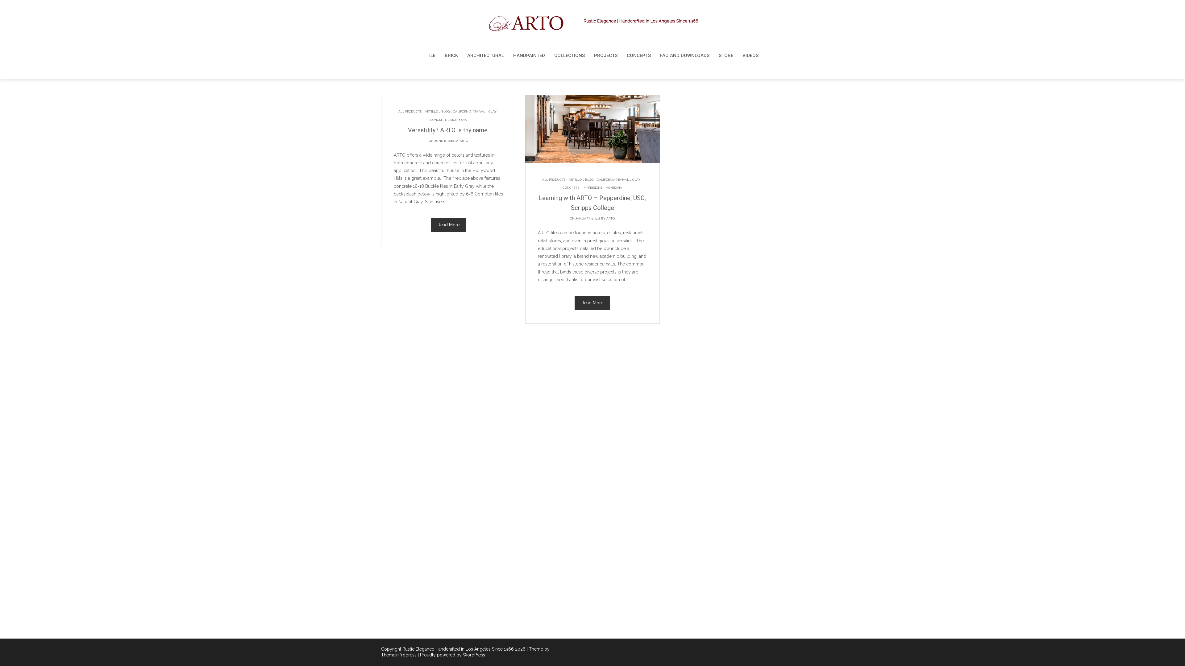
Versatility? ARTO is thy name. (448, 130)
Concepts (639, 55)
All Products (410, 111)
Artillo (431, 111)
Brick (451, 55)
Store (726, 55)
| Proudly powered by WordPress (451, 654)
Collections (569, 55)
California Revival (469, 111)
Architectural (485, 55)
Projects (605, 55)
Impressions (592, 187)
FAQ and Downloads (684, 55)
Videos (750, 55)
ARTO (464, 140)
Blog (445, 111)
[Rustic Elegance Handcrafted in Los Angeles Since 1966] (593, 23)
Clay (493, 111)
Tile (430, 55)
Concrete (438, 119)
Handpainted (529, 55)
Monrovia (458, 119)
